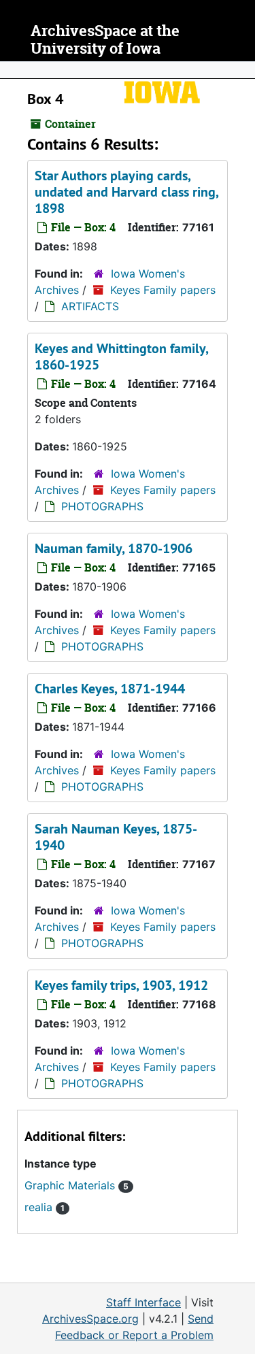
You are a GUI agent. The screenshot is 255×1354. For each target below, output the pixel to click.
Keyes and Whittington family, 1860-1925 (121, 357)
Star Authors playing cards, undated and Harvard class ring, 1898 (126, 192)
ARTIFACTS (90, 306)
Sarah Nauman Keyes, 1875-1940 (116, 837)
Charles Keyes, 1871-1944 (110, 688)
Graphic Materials (76, 1185)
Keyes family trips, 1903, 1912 (121, 985)
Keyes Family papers (163, 290)
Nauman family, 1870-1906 (113, 548)
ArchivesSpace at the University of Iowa (105, 40)
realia (44, 1207)
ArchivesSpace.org (90, 1318)
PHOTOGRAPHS (102, 506)
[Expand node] (241, 70)
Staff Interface (143, 1302)
